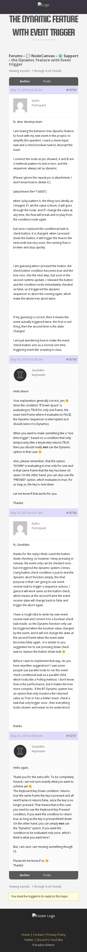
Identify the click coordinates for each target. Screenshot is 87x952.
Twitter (29, 940)
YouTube (56, 940)
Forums (16, 55)
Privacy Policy (56, 934)
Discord (42, 940)
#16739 (71, 359)
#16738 (71, 513)
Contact (38, 934)
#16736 (71, 90)
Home (26, 934)
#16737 (71, 736)
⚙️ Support (68, 55)
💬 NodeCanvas (40, 55)
